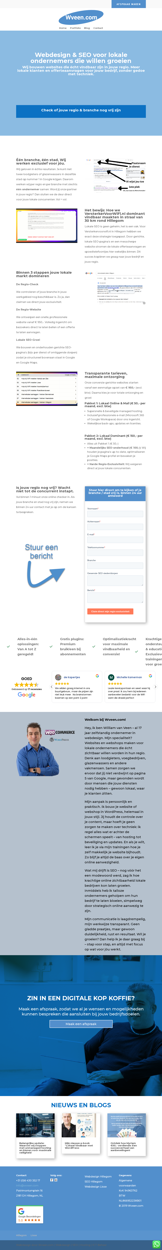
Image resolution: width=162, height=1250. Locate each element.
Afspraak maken (129, 4)
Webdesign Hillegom (98, 1176)
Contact (98, 28)
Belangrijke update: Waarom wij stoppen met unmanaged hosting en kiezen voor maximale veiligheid (35, 1148)
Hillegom (21, 1235)
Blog (87, 28)
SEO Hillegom (94, 1181)
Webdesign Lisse (96, 1186)
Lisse (34, 1235)
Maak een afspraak (81, 1024)
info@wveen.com (27, 1185)
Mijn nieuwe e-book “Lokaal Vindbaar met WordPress (79, 1145)
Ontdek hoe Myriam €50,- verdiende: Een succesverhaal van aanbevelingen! (124, 1147)
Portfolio (75, 28)
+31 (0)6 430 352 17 (28, 1180)
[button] (155, 686)
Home (63, 28)
